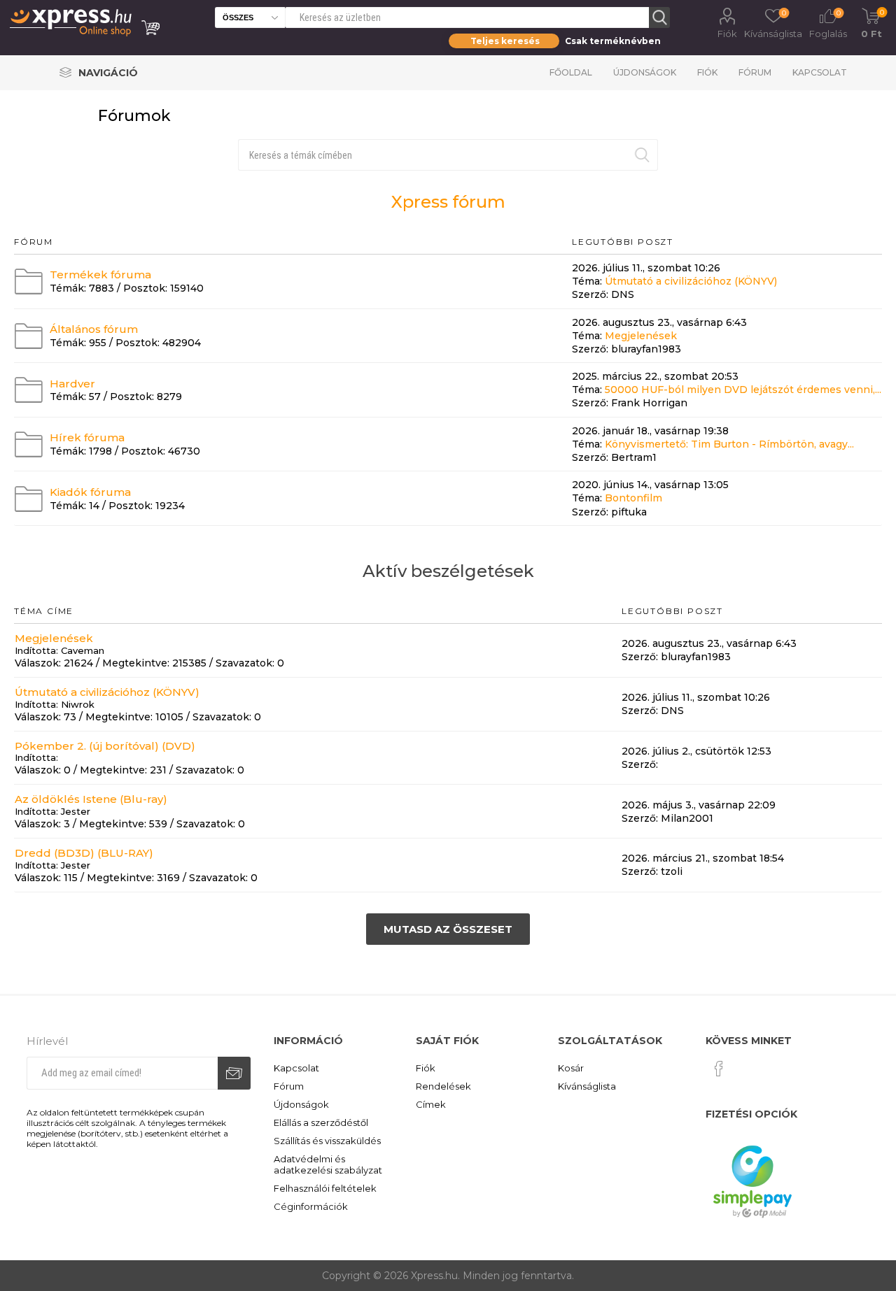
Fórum (754, 72)
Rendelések (443, 1086)
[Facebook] (719, 1068)
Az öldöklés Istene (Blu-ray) (91, 799)
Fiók (727, 33)
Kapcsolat (819, 72)
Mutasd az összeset (448, 929)
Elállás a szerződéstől (321, 1122)
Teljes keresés (505, 41)
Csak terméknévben (613, 41)
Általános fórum (94, 329)
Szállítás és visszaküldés (327, 1140)
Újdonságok (644, 72)
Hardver (72, 383)
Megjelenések (641, 335)
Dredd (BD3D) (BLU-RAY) (84, 853)
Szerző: (590, 295)
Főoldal (571, 72)
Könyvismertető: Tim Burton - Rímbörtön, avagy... (729, 444)
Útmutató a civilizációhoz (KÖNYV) (691, 281)
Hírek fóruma (87, 437)
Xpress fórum (448, 202)
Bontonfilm (633, 498)
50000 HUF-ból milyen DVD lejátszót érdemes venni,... (743, 389)
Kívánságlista (587, 1086)
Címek (431, 1104)
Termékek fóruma (100, 274)
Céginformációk (311, 1206)
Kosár (571, 1068)
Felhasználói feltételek (325, 1188)
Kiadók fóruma (90, 492)
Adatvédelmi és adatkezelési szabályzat (328, 1164)
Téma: (587, 281)
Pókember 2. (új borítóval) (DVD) (105, 745)
